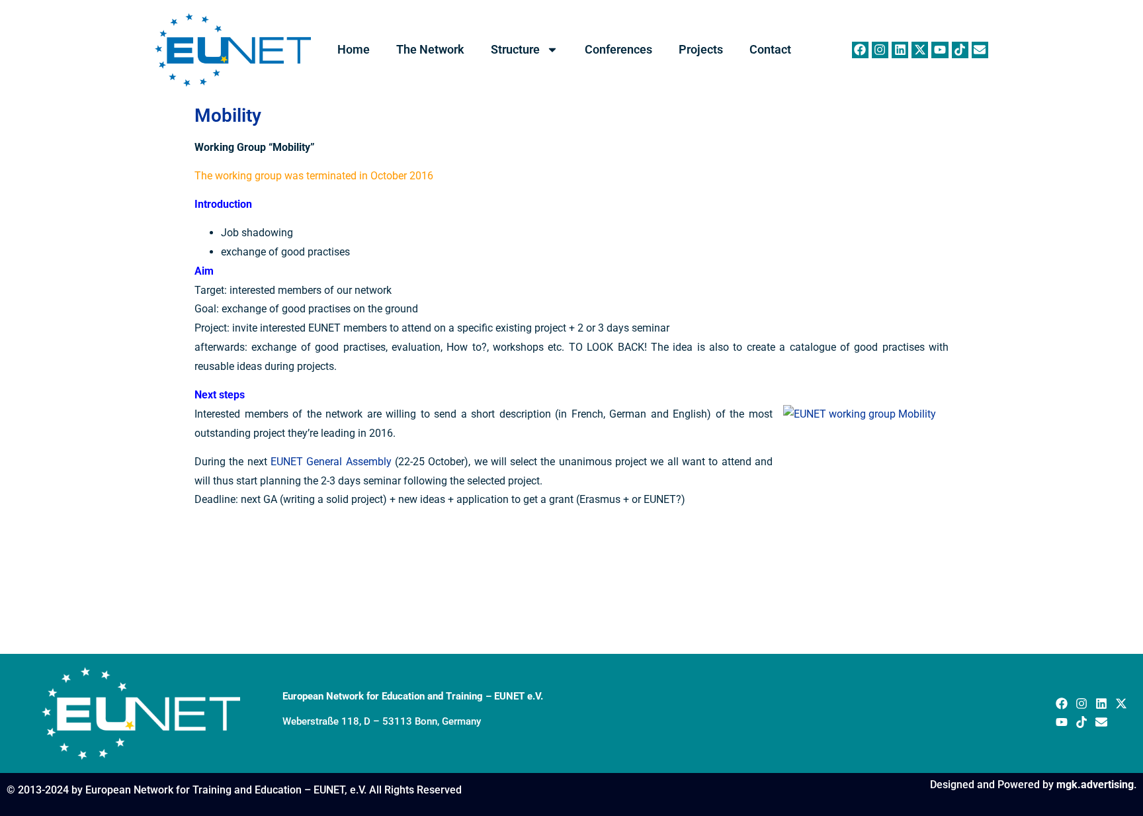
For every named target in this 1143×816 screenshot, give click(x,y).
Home (353, 49)
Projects (701, 49)
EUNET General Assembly (331, 461)
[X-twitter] (919, 50)
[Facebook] (860, 50)
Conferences (618, 49)
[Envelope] (980, 50)
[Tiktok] (960, 50)
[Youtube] (939, 50)
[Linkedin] (900, 50)
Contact (770, 49)
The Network (430, 49)
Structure (515, 49)
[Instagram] (880, 50)
